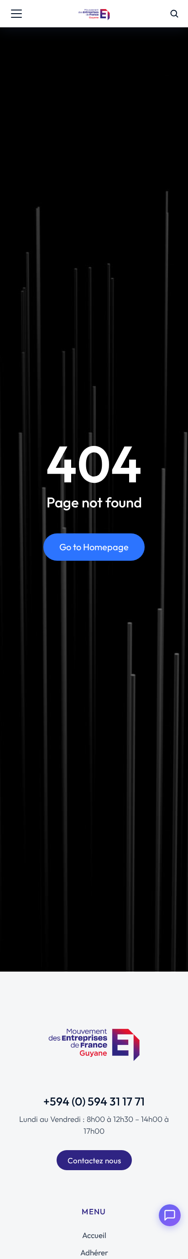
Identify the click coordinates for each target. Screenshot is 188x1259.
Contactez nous (94, 1160)
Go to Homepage (94, 547)
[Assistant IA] (170, 1215)
